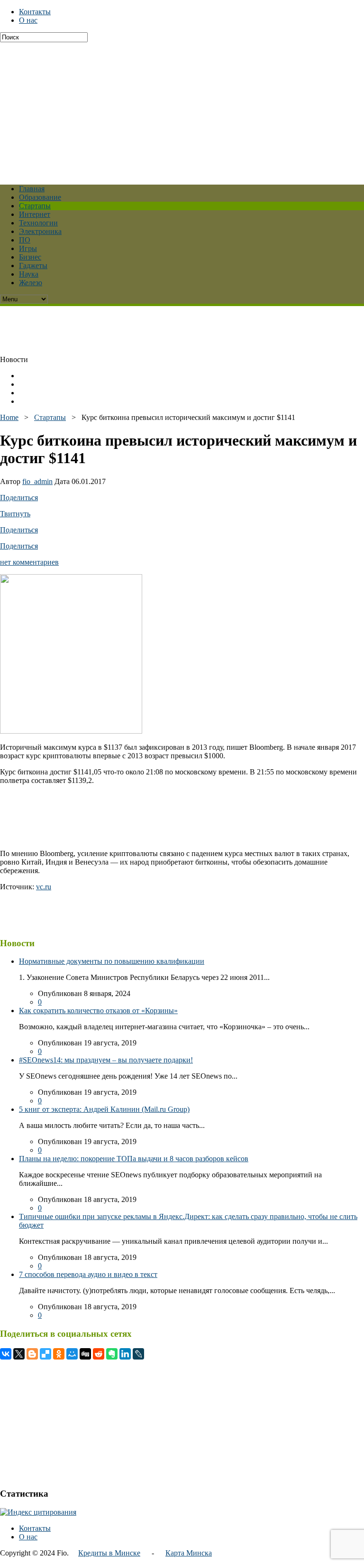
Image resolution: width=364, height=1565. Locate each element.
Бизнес (30, 257)
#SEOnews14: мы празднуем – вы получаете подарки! (106, 1060)
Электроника (40, 231)
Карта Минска (188, 1553)
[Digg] (85, 1354)
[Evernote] (112, 1354)
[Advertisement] (182, 108)
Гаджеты (33, 265)
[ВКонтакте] (5, 1354)
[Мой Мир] (72, 1354)
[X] (19, 1354)
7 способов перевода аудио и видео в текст (88, 1274)
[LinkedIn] (125, 1354)
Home (9, 417)
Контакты (35, 12)
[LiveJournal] (138, 1354)
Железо (30, 283)
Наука (28, 274)
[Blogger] (32, 1354)
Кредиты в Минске (109, 1553)
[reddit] (98, 1354)
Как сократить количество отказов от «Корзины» (98, 1010)
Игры (28, 248)
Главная (32, 189)
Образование (40, 197)
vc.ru (43, 887)
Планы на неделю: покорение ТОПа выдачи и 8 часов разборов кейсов (133, 1159)
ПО (24, 240)
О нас (28, 20)
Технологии (38, 223)
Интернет (34, 214)
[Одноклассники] (58, 1354)
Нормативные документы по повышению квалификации (111, 961)
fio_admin (37, 481)
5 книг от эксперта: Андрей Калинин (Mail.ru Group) (104, 1109)
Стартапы (35, 206)
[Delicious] (45, 1354)
